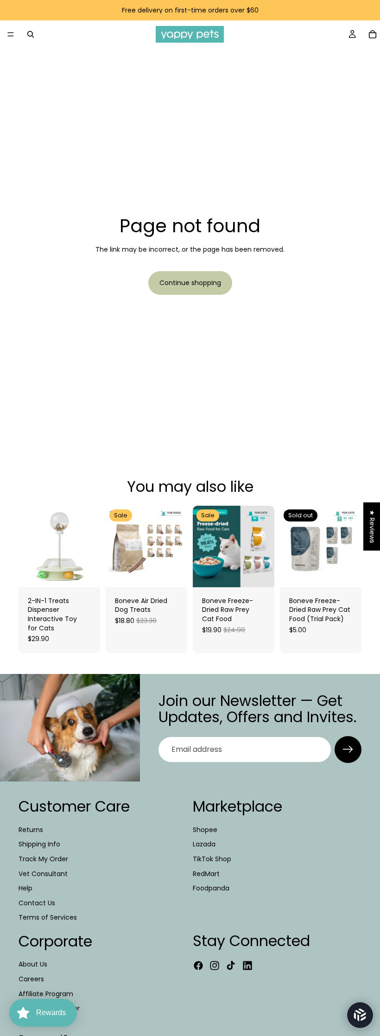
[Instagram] (214, 965)
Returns (31, 829)
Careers (31, 979)
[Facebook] (198, 965)
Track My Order (43, 859)
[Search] (30, 34)
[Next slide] (177, 546)
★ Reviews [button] (372, 526)
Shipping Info (39, 844)
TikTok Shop (212, 859)
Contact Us (37, 903)
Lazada (204, 844)
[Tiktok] (230, 965)
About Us (33, 964)
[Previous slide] (116, 546)
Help (25, 888)
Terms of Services (48, 917)
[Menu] (10, 34)
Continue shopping (190, 282)
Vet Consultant (43, 873)
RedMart (206, 873)
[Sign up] (348, 749)
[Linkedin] (247, 965)
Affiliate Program (46, 993)
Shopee (205, 829)
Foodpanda (211, 888)
